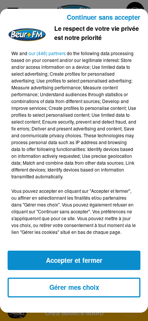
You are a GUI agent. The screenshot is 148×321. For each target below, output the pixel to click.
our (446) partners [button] (47, 53)
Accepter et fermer (74, 260)
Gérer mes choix (74, 287)
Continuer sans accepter (103, 17)
